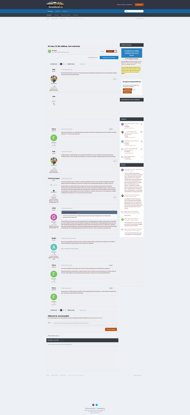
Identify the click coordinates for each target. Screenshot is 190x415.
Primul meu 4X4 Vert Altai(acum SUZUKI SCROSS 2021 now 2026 (130, 133)
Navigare (50, 11)
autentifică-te (99, 318)
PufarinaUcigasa (54, 178)
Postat (66, 69)
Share (102, 51)
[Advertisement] (82, 32)
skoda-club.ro (97, 412)
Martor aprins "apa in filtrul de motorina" (131, 211)
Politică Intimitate (90, 408)
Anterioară (53, 64)
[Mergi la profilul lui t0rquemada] (122, 212)
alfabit (54, 238)
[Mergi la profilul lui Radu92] (122, 124)
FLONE (127, 220)
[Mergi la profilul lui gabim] (122, 141)
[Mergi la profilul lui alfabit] (53, 247)
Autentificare (127, 89)
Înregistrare (139, 4)
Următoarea (71, 64)
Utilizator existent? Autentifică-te (125, 4)
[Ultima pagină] (76, 64)
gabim (127, 143)
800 (54, 104)
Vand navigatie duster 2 (129, 156)
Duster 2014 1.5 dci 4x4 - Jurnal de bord (133, 169)
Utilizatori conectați (65, 15)
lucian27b (128, 158)
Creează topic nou (92, 57)
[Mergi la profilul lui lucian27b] (122, 157)
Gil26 (54, 208)
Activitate (57, 11)
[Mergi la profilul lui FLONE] (122, 219)
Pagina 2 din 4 (83, 64)
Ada (53, 96)
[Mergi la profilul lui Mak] (53, 78)
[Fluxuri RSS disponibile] (143, 375)
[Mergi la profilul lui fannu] (49, 51)
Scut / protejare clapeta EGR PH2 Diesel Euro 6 (133, 229)
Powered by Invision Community (95, 411)
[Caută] (142, 11)
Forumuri (49, 15)
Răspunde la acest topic (109, 57)
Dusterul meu (65, 52)
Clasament (75, 15)
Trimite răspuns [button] (111, 329)
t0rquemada (129, 213)
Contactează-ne (101, 408)
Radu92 (127, 126)
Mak (53, 69)
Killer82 (128, 151)
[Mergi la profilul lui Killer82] (122, 149)
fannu (55, 50)
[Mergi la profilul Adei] (53, 101)
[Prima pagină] (48, 64)
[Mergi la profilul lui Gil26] (53, 217)
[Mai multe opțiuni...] (115, 70)
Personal (56, 15)
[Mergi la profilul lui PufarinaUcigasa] (53, 187)
